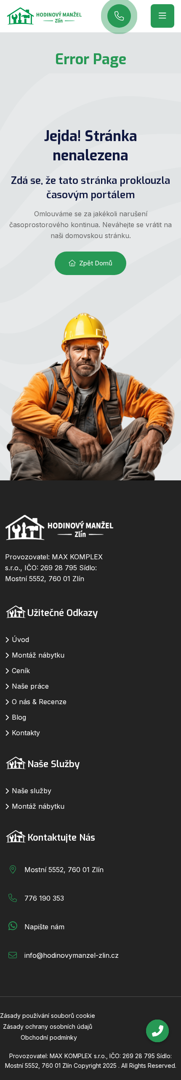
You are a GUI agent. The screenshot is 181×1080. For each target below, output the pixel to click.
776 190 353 (44, 898)
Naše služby (31, 790)
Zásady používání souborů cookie (47, 1015)
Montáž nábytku (38, 655)
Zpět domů (95, 263)
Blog (19, 717)
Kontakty (26, 733)
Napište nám (44, 927)
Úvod (20, 639)
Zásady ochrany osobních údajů (47, 1026)
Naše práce (30, 686)
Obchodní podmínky (49, 1037)
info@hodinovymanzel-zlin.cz (71, 955)
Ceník (21, 670)
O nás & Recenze (39, 701)
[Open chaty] (157, 1031)
